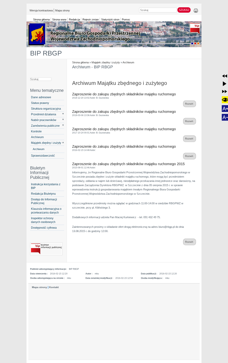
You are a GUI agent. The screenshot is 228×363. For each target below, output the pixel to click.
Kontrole (36, 131)
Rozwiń (189, 103)
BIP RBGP (46, 53)
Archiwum (128, 62)
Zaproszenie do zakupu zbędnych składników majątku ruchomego (124, 94)
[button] (224, 76)
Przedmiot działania (43, 114)
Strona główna (80, 62)
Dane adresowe (41, 97)
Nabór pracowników (43, 120)
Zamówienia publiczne (45, 125)
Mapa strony (62, 10)
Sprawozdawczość (43, 155)
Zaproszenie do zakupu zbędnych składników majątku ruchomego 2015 (128, 164)
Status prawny (40, 102)
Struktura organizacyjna (46, 108)
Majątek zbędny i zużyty (106, 62)
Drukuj (196, 11)
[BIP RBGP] (114, 33)
